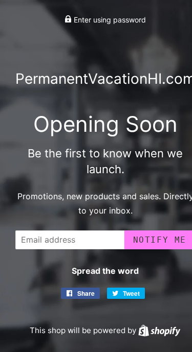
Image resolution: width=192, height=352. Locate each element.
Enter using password (109, 19)
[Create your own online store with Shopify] (159, 330)
